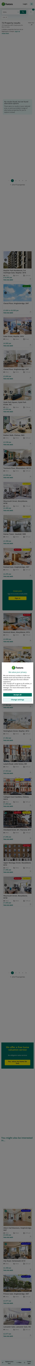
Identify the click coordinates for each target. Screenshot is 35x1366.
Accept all (17, 695)
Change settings (17, 700)
